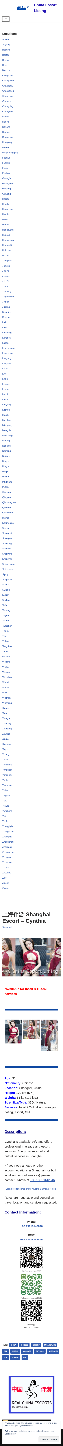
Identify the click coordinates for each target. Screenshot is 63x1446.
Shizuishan (7, 569)
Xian (4, 713)
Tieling (5, 641)
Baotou (5, 55)
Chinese (24, 1345)
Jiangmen (7, 260)
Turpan (5, 651)
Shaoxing (7, 543)
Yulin (4, 816)
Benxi (5, 65)
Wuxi (4, 692)
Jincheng (6, 291)
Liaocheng (7, 353)
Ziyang (5, 888)
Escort (36, 1345)
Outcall (40, 1351)
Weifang (6, 661)
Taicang (6, 610)
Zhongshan (7, 852)
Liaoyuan (6, 363)
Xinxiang (6, 744)
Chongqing (7, 106)
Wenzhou (7, 677)
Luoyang (6, 404)
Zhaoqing (6, 836)
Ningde (5, 466)
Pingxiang (7, 481)
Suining (6, 589)
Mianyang (7, 425)
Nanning (6, 445)
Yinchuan (6, 785)
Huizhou (6, 250)
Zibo (4, 877)
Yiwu (4, 800)
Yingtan (6, 795)
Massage (27, 1351)
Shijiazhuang (8, 564)
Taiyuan (6, 615)
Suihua (5, 584)
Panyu (5, 476)
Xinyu (5, 749)
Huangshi (7, 245)
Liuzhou (6, 389)
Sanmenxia (8, 523)
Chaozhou (7, 96)
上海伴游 (15, 1357)
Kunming (6, 312)
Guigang (6, 188)
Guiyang (6, 193)
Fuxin (5, 168)
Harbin (5, 214)
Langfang (6, 332)
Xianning (6, 723)
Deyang (6, 127)
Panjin (5, 471)
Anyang (6, 44)
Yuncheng (7, 811)
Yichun (5, 790)
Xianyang (7, 728)
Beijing (5, 60)
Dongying (7, 142)
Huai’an (6, 235)
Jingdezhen (8, 296)
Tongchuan (7, 646)
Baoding (6, 49)
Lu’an (5, 399)
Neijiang (6, 456)
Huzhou (6, 255)
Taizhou (6, 620)
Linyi (4, 373)
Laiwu (5, 327)
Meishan (6, 420)
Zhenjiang (7, 847)
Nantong (6, 451)
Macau (5, 415)
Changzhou (8, 91)
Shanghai (7, 533)
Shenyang (7, 553)
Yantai (5, 780)
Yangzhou (7, 775)
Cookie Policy (10, 1434)
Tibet (4, 636)
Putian (5, 487)
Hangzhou (7, 209)
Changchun (8, 80)
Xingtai (5, 739)
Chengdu (6, 101)
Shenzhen (7, 559)
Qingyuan (7, 497)
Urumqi (6, 656)
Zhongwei (7, 857)
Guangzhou (8, 183)
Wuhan (5, 687)
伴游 (24, 1357)
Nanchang (7, 435)
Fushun (6, 163)
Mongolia (6, 430)
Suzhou (6, 600)
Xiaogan (6, 733)
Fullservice (50, 1345)
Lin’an (5, 368)
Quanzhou (7, 512)
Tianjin (5, 631)
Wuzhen (6, 697)
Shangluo (7, 538)
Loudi (5, 394)
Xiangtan (6, 718)
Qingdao (6, 492)
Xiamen (6, 708)
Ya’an (5, 759)
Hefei (4, 219)
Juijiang (6, 307)
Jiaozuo (6, 265)
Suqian (5, 595)
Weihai (5, 667)
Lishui (5, 379)
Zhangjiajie (7, 826)
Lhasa (5, 343)
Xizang (5, 754)
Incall (15, 1351)
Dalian (5, 116)
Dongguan (7, 137)
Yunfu (5, 821)
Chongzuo (7, 111)
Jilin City (6, 281)
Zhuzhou (6, 872)
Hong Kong (7, 229)
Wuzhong (7, 703)
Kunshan (6, 317)
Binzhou (6, 70)
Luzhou (6, 409)
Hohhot (5, 224)
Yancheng (7, 764)
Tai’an (5, 605)
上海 (5, 1357)
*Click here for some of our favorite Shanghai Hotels (30, 1188)
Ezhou (5, 147)
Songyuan (7, 579)
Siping (5, 574)
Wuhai (5, 682)
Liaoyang (6, 358)
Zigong (5, 883)
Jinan (5, 286)
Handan (6, 204)
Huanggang (8, 240)
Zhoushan (7, 862)
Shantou (6, 548)
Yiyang (5, 805)
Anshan (6, 39)
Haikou (5, 199)
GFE (5, 1351)
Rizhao (5, 517)
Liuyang (6, 384)
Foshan (6, 157)
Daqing (5, 121)
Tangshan (7, 625)
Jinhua (5, 301)
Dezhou (6, 132)
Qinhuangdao (9, 502)
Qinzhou (6, 507)
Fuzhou (6, 173)
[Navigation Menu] (5, 19)
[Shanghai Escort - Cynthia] (13, 1031)
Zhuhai (5, 867)
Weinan (6, 672)
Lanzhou (6, 337)
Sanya (5, 528)
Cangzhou (7, 75)
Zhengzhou (7, 841)
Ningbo (5, 461)
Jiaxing (5, 271)
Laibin (5, 322)
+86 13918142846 (42, 1180)
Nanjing (6, 440)
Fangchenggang (10, 152)
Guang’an (7, 178)
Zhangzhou (7, 831)
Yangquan (7, 769)
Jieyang (6, 276)
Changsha (7, 85)
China (13, 1345)
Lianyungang (8, 348)
